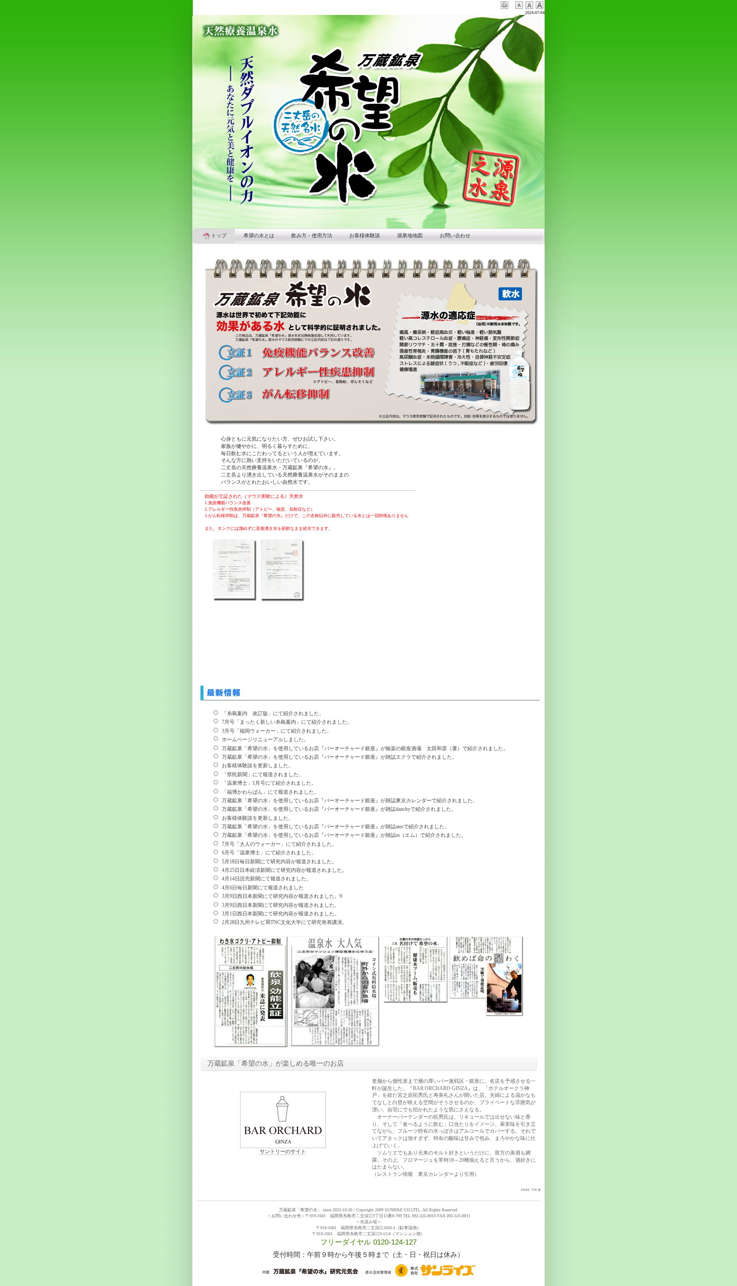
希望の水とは (259, 236)
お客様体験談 (364, 236)
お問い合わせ (455, 236)
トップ (218, 236)
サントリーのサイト (283, 1151)
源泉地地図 (410, 236)
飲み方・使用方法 (311, 236)
